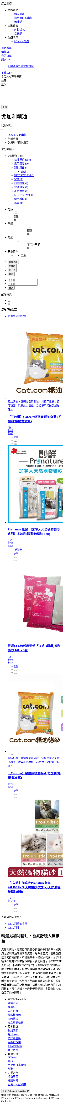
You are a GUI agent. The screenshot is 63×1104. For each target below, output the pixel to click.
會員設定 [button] (28, 66)
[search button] (2, 129)
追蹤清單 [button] (13, 66)
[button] (31, 22)
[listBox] (31, 294)
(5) (21, 167)
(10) (21, 163)
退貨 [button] (20, 66)
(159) (22, 159)
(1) (21, 187)
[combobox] (31, 118)
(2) (18, 179)
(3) (24, 175)
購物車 (5, 51)
